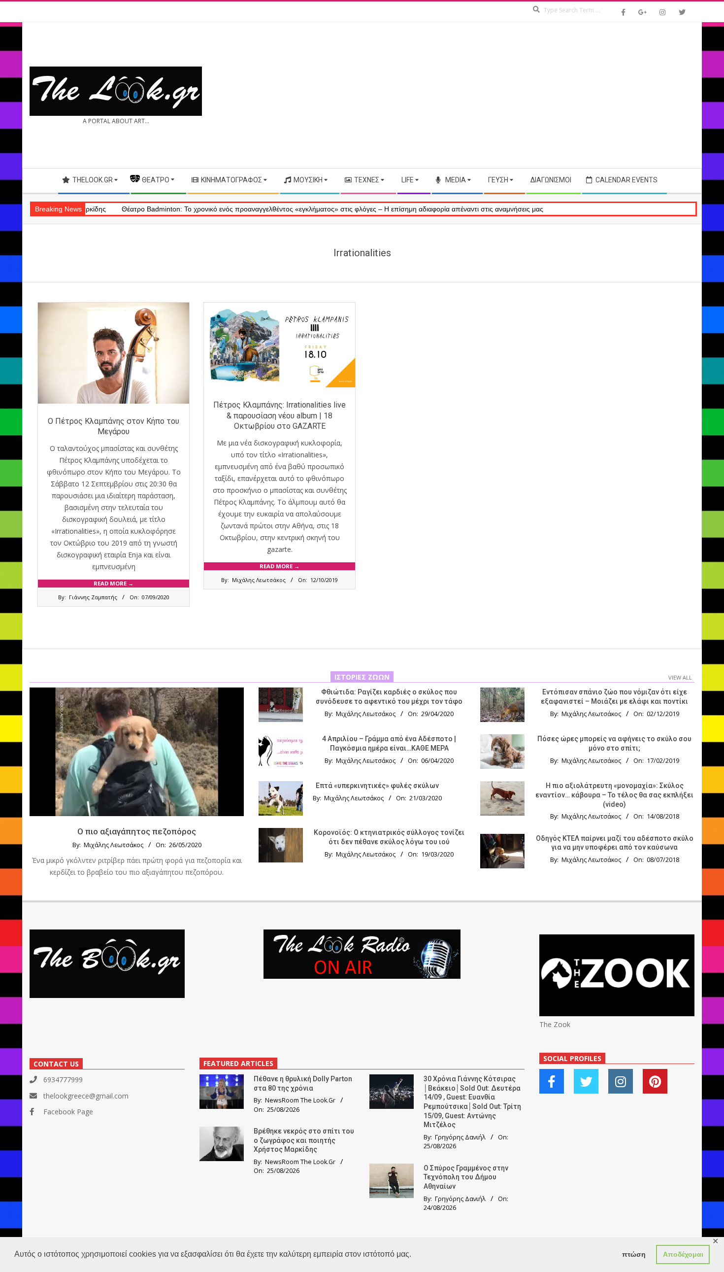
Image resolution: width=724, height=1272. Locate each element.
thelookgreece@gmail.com (86, 1095)
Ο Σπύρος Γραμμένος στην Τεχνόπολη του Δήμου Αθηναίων (466, 1177)
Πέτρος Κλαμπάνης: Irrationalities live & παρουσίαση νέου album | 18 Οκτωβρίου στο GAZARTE (279, 415)
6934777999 (63, 1079)
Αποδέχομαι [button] (683, 1254)
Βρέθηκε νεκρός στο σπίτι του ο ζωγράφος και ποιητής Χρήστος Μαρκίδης (304, 1140)
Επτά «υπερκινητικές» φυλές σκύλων (377, 786)
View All (680, 677)
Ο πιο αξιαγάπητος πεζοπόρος (136, 831)
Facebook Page (68, 1111)
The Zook (554, 1024)
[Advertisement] (528, 95)
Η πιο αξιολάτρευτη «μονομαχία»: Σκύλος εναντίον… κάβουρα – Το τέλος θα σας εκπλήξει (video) (614, 795)
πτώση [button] (634, 1254)
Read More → (113, 583)
